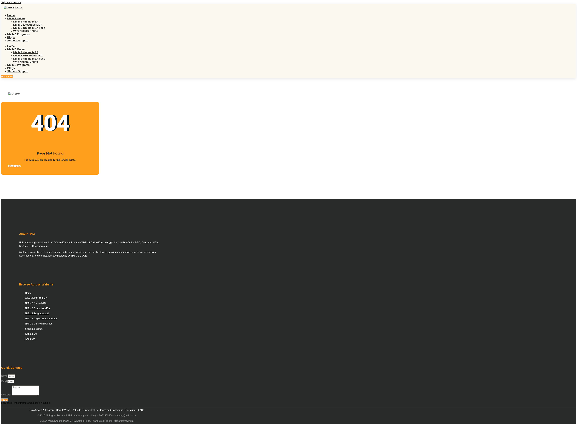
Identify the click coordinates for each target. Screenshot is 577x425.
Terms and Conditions (111, 410)
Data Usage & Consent (42, 410)
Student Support (17, 40)
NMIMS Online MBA (25, 21)
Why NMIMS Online (25, 31)
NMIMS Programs (18, 34)
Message (6, 394)
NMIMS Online (16, 18)
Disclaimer (130, 410)
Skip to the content (11, 2)
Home (11, 15)
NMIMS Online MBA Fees (29, 27)
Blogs (11, 37)
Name (4, 375)
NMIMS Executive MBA (28, 24)
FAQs (141, 410)
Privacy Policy (90, 410)
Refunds (76, 410)
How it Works (63, 410)
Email (4, 381)
